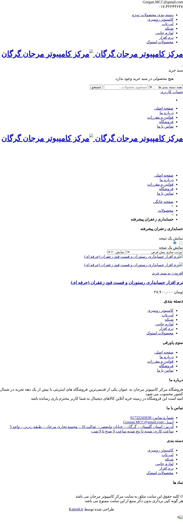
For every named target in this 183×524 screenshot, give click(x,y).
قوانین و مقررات (160, 117)
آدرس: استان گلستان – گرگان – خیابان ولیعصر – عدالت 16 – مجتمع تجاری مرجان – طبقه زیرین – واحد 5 (91, 427)
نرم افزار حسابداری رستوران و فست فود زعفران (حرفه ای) (127, 282)
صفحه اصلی (163, 108)
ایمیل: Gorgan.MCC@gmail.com (148, 422)
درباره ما (166, 113)
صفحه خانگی (163, 202)
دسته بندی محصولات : (152, 15)
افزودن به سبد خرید (167, 273)
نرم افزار (166, 37)
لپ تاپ (167, 24)
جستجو (96, 87)
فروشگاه (166, 122)
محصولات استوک (160, 42)
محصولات (165, 210)
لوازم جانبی (164, 33)
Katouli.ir (76, 509)
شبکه (169, 28)
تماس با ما (165, 126)
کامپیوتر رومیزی (160, 19)
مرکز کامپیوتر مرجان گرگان (138, 53)
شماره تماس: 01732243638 (151, 418)
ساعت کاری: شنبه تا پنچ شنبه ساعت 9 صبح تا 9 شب (132, 431)
